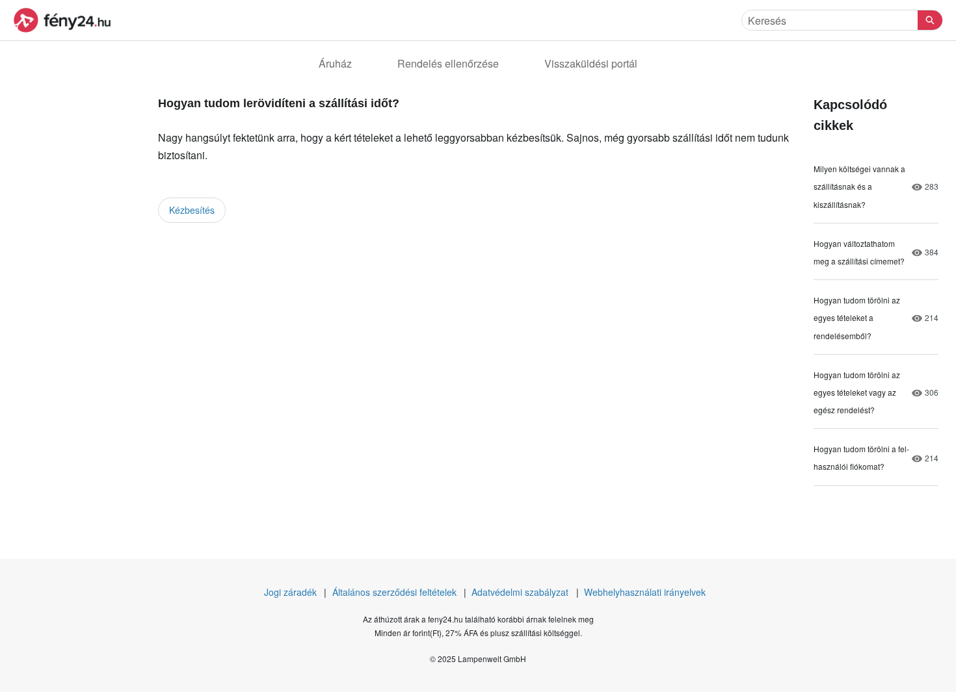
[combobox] (830, 20)
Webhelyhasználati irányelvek (645, 591)
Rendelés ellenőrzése (448, 63)
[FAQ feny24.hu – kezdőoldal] (62, 20)
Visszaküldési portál (590, 63)
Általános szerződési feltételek (394, 591)
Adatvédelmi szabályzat (519, 591)
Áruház (335, 63)
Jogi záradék (290, 591)
